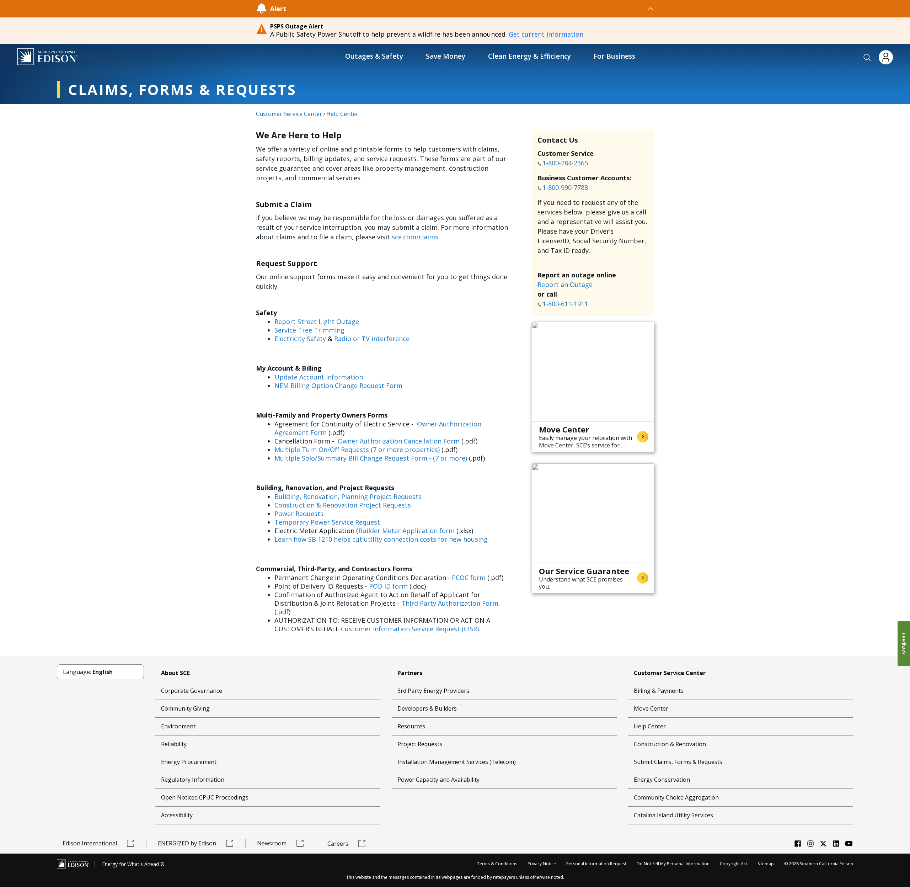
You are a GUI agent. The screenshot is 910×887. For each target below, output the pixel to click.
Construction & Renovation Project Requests (342, 505)
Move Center (651, 708)
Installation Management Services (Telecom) (456, 762)
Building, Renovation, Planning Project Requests (348, 496)
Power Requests (298, 513)
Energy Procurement (188, 762)
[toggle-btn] (470, 8)
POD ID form (388, 586)
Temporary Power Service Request (327, 522)
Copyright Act (733, 864)
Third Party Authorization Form (449, 603)
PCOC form (469, 577)
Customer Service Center (289, 114)
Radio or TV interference (372, 338)
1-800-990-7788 (565, 187)
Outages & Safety (374, 56)
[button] (867, 57)
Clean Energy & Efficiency (529, 56)
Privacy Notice (542, 864)
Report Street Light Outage (316, 321)
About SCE (175, 673)
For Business (614, 56)
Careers (337, 844)
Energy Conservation (662, 780)
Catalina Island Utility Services (673, 815)
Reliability (174, 744)
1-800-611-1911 (566, 303)
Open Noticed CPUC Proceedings (204, 797)
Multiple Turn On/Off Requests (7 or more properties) (357, 449)
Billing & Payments (659, 691)
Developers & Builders (427, 708)
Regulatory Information (192, 780)
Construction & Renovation (670, 744)
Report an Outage (565, 284)
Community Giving (185, 708)
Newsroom (272, 843)
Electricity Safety (300, 338)
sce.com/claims (415, 237)
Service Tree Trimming (309, 330)
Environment (178, 726)
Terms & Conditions (497, 864)
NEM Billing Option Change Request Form (338, 385)
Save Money (445, 56)
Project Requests (419, 744)
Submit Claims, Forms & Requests (678, 762)
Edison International (90, 843)
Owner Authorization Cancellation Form (399, 441)
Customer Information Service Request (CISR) (410, 629)
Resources (411, 726)
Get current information (546, 34)
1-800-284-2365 (566, 163)
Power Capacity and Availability (438, 780)
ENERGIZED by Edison (187, 843)
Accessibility (177, 815)
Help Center (342, 114)
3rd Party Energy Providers (433, 691)
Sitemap (766, 864)
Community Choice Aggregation (676, 797)
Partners (409, 673)
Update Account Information (318, 377)
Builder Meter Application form (406, 530)
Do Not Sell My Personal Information (673, 864)
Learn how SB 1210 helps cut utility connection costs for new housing (381, 539)
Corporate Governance (191, 691)
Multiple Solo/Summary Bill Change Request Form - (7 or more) (370, 458)
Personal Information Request (596, 864)
